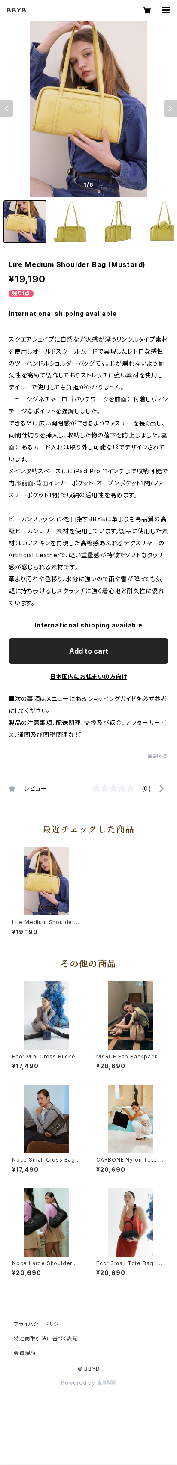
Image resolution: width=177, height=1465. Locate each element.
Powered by (79, 1382)
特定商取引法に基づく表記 (46, 1338)
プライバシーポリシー (39, 1324)
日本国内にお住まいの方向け (88, 676)
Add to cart (88, 651)
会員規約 (25, 1353)
